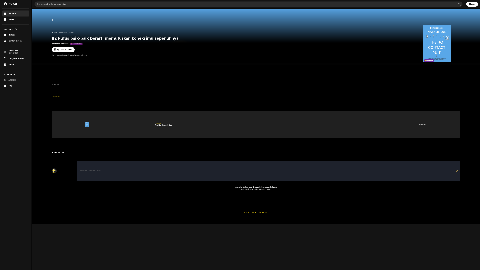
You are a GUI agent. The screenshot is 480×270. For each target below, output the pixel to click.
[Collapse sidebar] (28, 4)
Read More (56, 97)
